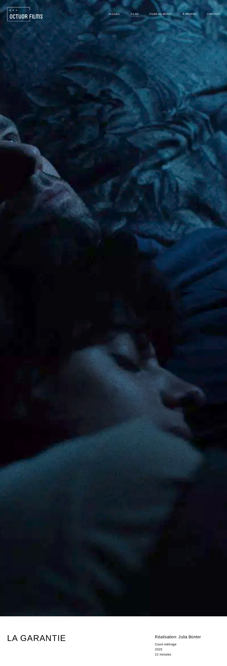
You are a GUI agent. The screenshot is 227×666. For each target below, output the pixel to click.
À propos (189, 14)
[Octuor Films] (25, 14)
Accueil (114, 14)
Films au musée (161, 14)
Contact (213, 14)
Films (135, 14)
